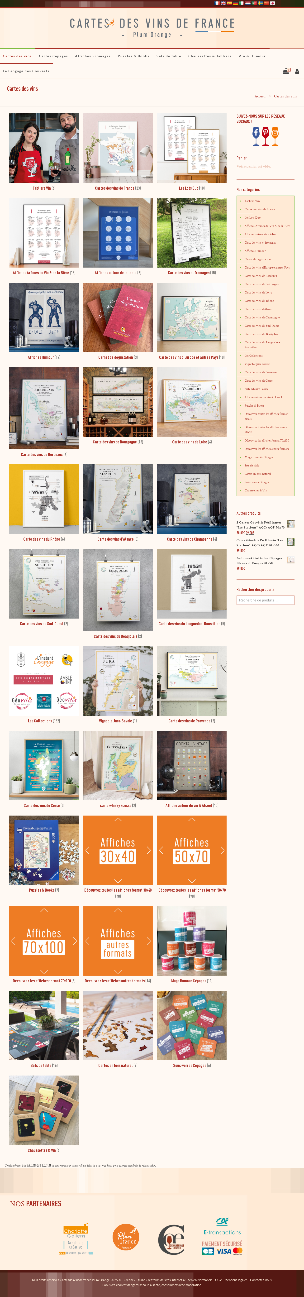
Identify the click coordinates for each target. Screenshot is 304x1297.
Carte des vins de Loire (258, 293)
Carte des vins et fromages (260, 243)
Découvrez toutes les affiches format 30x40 (266, 416)
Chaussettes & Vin (256, 491)
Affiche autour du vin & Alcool (263, 397)
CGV (218, 1280)
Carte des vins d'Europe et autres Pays (267, 268)
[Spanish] (229, 3)
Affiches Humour (255, 251)
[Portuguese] (254, 3)
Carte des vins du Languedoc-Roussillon (262, 345)
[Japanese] (273, 3)
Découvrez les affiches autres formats (267, 449)
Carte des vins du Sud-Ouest (262, 326)
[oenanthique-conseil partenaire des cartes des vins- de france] (171, 1254)
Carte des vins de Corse (258, 381)
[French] (217, 3)
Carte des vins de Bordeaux (261, 276)
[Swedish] (260, 3)
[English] (223, 3)
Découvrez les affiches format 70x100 (267, 441)
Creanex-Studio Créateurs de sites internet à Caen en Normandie (168, 1280)
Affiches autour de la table (260, 234)
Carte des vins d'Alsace (258, 309)
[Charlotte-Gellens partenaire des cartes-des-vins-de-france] (76, 1254)
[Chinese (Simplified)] (266, 3)
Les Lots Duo (253, 218)
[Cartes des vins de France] (152, 28)
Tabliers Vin (252, 201)
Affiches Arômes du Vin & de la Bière (267, 226)
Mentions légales (235, 1280)
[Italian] (242, 3)
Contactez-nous (261, 1280)
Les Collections (254, 356)
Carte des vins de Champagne (262, 318)
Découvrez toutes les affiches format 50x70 (266, 429)
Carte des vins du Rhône (259, 301)
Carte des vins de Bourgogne (262, 284)
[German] (235, 3)
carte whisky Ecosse (256, 389)
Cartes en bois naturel (258, 474)
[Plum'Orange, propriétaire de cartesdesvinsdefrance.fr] (126, 1254)
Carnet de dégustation (258, 259)
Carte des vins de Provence (260, 372)
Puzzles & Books (254, 406)
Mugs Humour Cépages (259, 457)
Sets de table (252, 466)
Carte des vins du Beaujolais (261, 334)
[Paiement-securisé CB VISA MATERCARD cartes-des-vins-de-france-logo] (222, 1254)
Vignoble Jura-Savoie (257, 364)
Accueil (260, 96)
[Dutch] (248, 3)
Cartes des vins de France (260, 209)
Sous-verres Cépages (257, 482)
